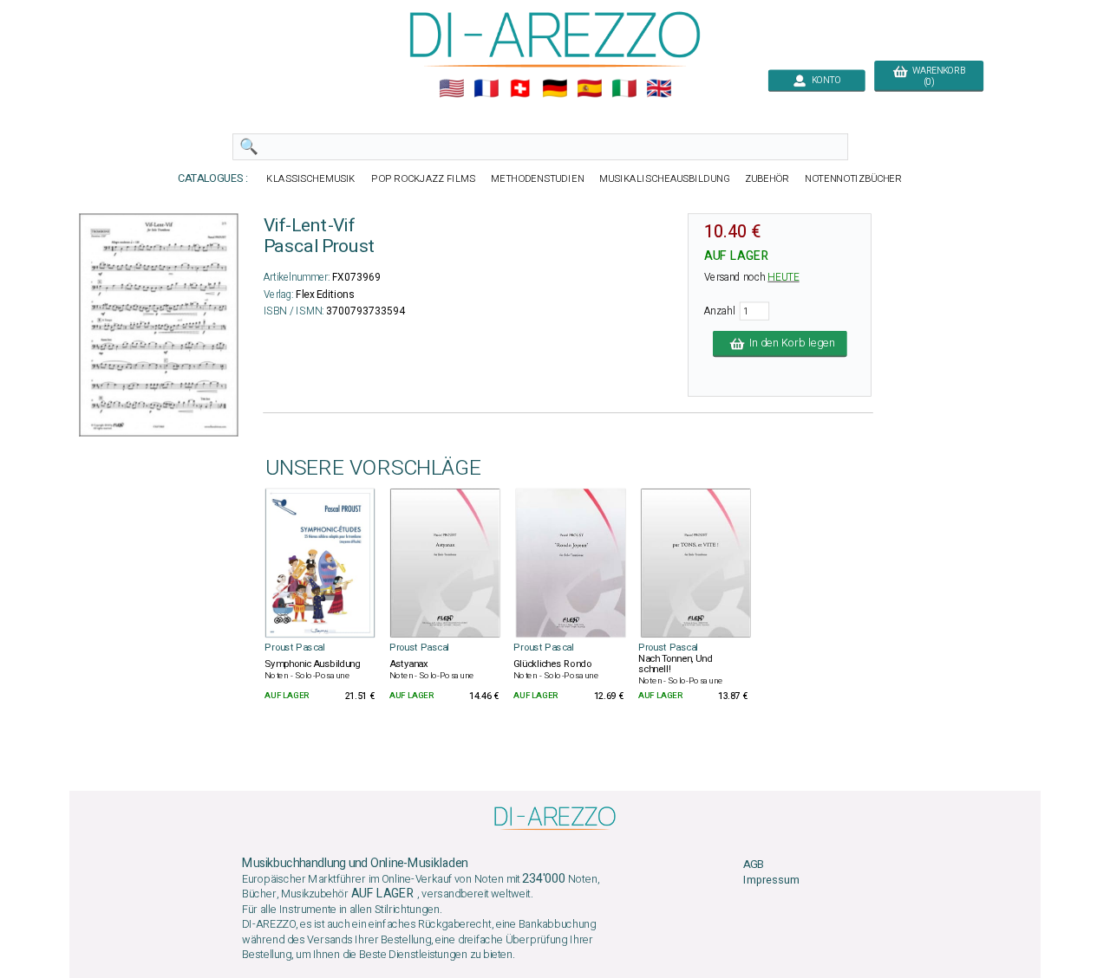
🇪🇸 (589, 89)
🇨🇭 (519, 89)
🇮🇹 (624, 89)
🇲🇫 (486, 89)
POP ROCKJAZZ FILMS (423, 179)
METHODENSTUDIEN (537, 179)
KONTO (824, 80)
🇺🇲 (451, 89)
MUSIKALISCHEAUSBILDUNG (663, 179)
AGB (753, 864)
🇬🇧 (658, 89)
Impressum (771, 880)
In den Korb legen (789, 343)
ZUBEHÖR (767, 179)
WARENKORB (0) (936, 76)
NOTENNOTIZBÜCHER (853, 179)
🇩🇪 (554, 89)
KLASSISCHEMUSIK (311, 179)
